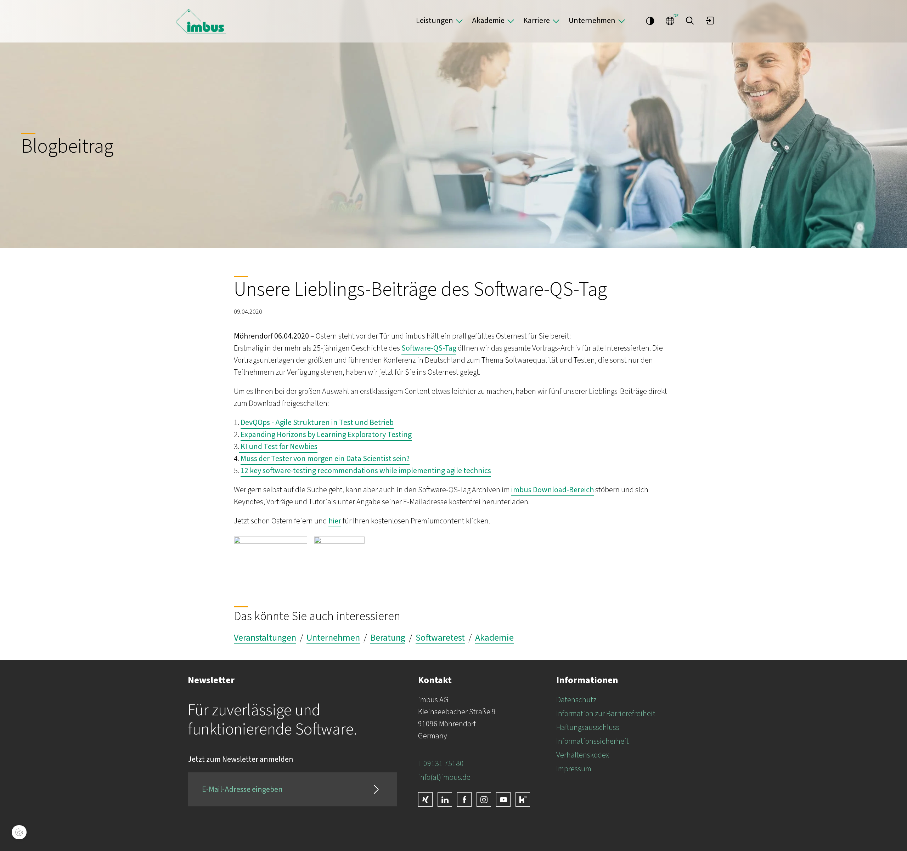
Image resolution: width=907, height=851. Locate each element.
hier (334, 521)
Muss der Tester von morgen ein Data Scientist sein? (325, 458)
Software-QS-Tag (428, 348)
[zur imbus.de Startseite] (201, 21)
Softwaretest (440, 638)
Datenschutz (576, 699)
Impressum (573, 769)
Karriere (536, 20)
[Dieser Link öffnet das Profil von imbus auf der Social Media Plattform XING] (425, 799)
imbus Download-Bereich (552, 489)
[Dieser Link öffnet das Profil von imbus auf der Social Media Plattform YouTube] (503, 799)
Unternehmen (592, 20)
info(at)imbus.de (444, 777)
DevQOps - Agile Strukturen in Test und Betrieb (317, 422)
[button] (689, 20)
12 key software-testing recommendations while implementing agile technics (366, 470)
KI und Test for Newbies (278, 446)
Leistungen (434, 20)
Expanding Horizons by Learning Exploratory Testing (326, 434)
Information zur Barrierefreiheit (605, 713)
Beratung (387, 638)
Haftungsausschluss (587, 727)
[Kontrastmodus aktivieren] (650, 20)
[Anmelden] (709, 20)
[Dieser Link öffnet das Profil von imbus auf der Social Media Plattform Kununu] (523, 799)
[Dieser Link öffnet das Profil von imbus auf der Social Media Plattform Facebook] (464, 799)
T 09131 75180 (441, 763)
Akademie (488, 20)
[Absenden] (376, 789)
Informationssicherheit (592, 741)
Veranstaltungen (265, 638)
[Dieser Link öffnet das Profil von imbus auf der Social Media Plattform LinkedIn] (445, 799)
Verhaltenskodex (582, 755)
